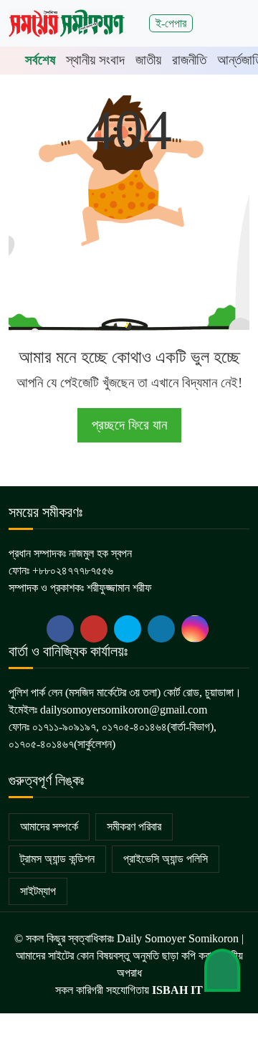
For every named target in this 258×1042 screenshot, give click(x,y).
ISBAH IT (177, 990)
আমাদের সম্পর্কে (49, 826)
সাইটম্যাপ (38, 891)
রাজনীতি (189, 59)
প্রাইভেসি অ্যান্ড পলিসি (165, 859)
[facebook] (60, 629)
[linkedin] (161, 629)
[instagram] (195, 629)
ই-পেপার (171, 23)
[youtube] (127, 629)
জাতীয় (148, 59)
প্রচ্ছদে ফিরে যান (129, 424)
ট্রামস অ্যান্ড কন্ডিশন (57, 859)
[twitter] (94, 629)
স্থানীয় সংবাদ (95, 59)
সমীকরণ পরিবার (134, 826)
